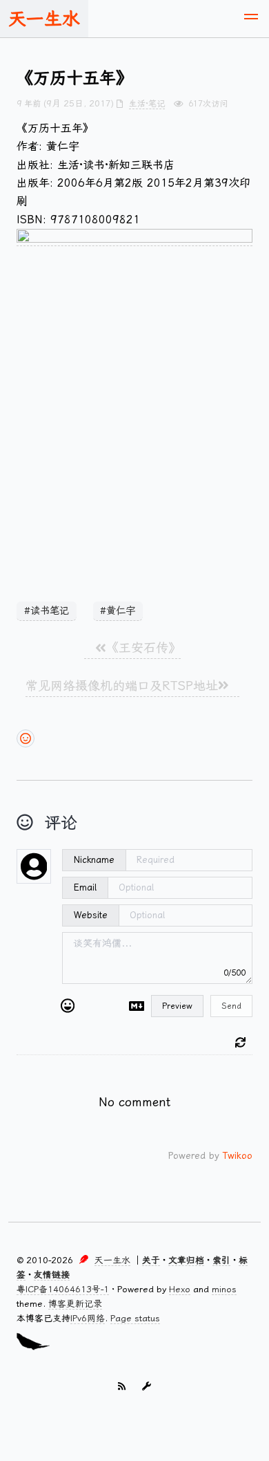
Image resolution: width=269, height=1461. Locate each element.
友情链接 (52, 1274)
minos (224, 1289)
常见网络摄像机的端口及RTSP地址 (122, 685)
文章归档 (186, 1260)
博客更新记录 (75, 1304)
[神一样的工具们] (146, 1387)
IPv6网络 (87, 1318)
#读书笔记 (46, 611)
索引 (221, 1260)
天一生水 (44, 18)
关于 (151, 1260)
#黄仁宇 (117, 611)
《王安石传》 (143, 647)
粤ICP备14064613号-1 (63, 1289)
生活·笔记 (147, 104)
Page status (135, 1318)
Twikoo (237, 1155)
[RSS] (122, 1387)
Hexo (179, 1289)
